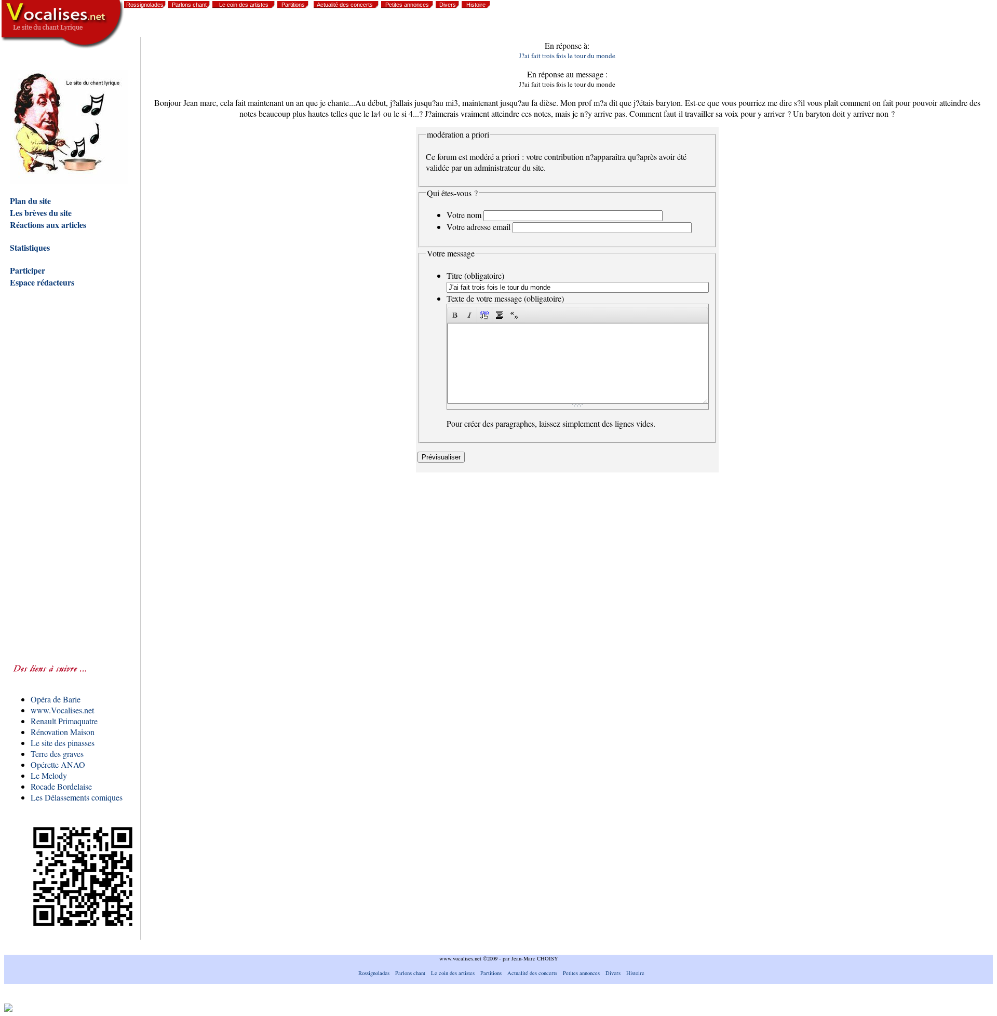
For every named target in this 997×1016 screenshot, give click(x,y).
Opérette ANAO (58, 764)
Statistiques (30, 247)
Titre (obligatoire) (475, 275)
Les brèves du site (41, 213)
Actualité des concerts (345, 5)
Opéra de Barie (55, 699)
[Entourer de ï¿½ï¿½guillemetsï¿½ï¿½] (514, 314)
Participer (27, 270)
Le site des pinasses (63, 742)
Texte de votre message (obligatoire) (505, 298)
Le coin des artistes (243, 5)
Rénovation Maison (63, 731)
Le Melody (49, 775)
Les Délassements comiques (77, 797)
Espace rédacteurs (42, 282)
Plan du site (30, 201)
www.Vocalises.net (62, 710)
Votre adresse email (478, 226)
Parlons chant (189, 5)
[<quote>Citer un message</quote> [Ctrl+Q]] (499, 314)
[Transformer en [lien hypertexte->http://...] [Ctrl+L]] (484, 314)
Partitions (293, 5)
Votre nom (464, 214)
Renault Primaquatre (64, 720)
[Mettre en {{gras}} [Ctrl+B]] (455, 314)
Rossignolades (145, 5)
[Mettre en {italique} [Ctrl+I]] (469, 314)
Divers (447, 5)
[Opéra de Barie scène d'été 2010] (906, 26)
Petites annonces (407, 5)
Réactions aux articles (48, 225)
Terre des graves (57, 753)
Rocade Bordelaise (61, 786)
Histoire (476, 5)
